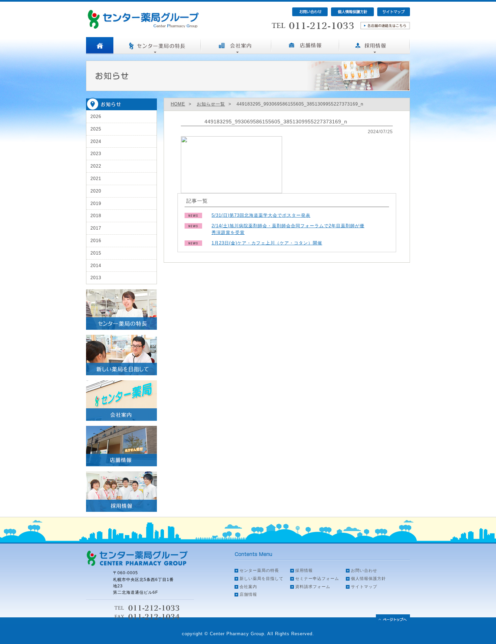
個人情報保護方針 (368, 578)
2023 (95, 153)
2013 (95, 277)
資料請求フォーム (312, 586)
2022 (95, 166)
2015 (95, 253)
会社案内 (248, 586)
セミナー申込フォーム (317, 578)
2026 (95, 116)
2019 (95, 203)
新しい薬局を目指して (261, 578)
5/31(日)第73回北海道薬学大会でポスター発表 (261, 215)
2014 (95, 265)
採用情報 (304, 570)
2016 (95, 240)
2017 (95, 228)
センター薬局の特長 (259, 570)
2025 (95, 128)
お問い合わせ (364, 570)
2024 (95, 141)
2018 (95, 215)
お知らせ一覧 (211, 104)
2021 (95, 178)
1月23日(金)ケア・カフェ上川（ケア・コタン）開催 (267, 242)
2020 (95, 191)
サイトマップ (364, 586)
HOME (178, 104)
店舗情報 (248, 594)
